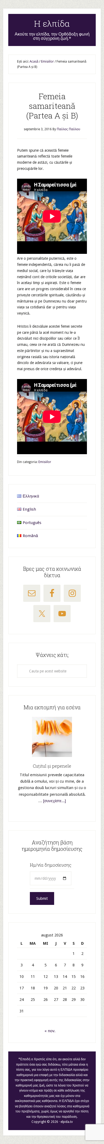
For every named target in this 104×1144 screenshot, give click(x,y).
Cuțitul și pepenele (52, 766)
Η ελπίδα (52, 23)
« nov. (50, 1030)
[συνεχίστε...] (54, 800)
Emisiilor (44, 462)
